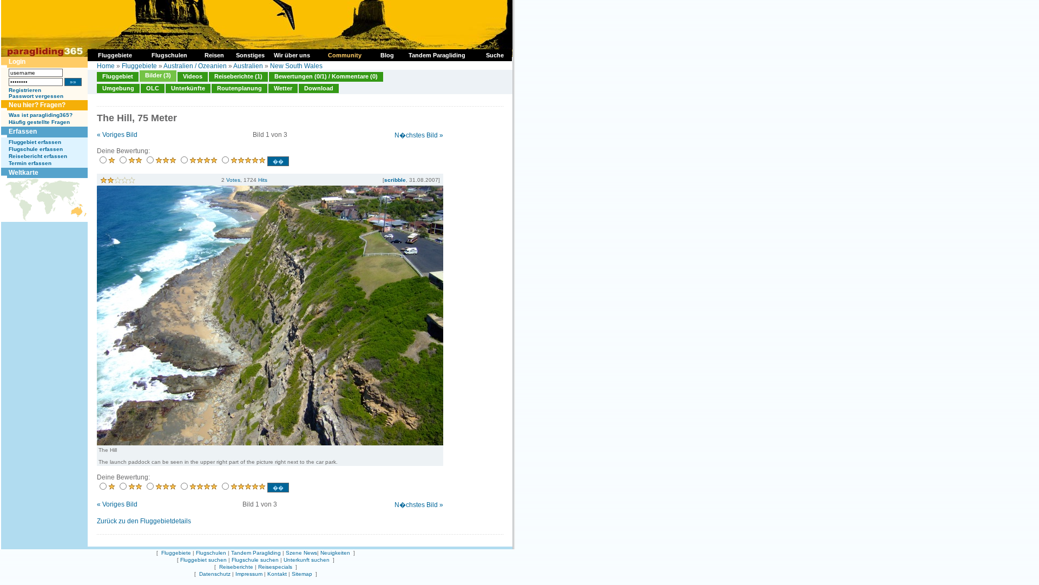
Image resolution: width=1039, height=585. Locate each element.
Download (318, 88)
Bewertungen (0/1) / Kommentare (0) (326, 76)
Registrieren (25, 90)
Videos (192, 76)
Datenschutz (215, 574)
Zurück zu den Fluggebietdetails (144, 521)
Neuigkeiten (335, 553)
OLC (152, 88)
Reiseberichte (236, 567)
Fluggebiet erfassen (35, 142)
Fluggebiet (117, 76)
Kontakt (277, 574)
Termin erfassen (30, 163)
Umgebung (118, 88)
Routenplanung (239, 88)
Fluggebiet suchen (203, 560)
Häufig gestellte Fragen (39, 122)
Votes (233, 180)
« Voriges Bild (117, 135)
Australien (248, 66)
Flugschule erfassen (36, 149)
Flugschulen (211, 553)
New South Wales (296, 66)
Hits (262, 180)
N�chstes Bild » (418, 135)
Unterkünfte (188, 88)
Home (106, 66)
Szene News (301, 553)
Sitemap (302, 574)
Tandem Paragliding (256, 553)
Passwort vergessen (36, 96)
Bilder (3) (158, 75)
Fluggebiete (139, 66)
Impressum (248, 574)
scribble (395, 180)
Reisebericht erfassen (38, 156)
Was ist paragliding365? (41, 115)
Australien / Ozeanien (195, 66)
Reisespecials (275, 567)
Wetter (283, 88)
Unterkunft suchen (307, 560)
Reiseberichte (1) (238, 76)
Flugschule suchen (255, 560)
